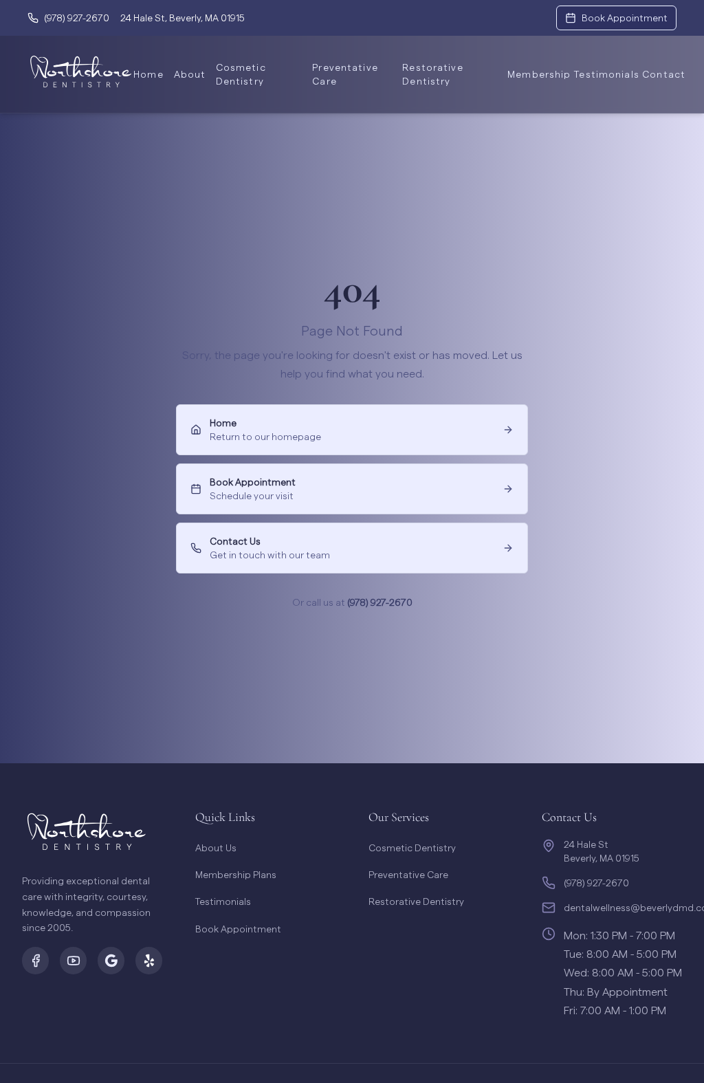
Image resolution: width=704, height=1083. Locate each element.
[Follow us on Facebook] (35, 960)
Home (145, 74)
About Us (215, 847)
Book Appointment (238, 928)
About (186, 74)
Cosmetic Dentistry (241, 74)
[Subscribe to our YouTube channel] (73, 960)
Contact (659, 74)
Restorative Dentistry (432, 74)
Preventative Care (344, 74)
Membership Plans (235, 874)
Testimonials (600, 74)
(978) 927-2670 (379, 602)
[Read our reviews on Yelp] (148, 960)
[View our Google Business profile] (111, 960)
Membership (532, 74)
